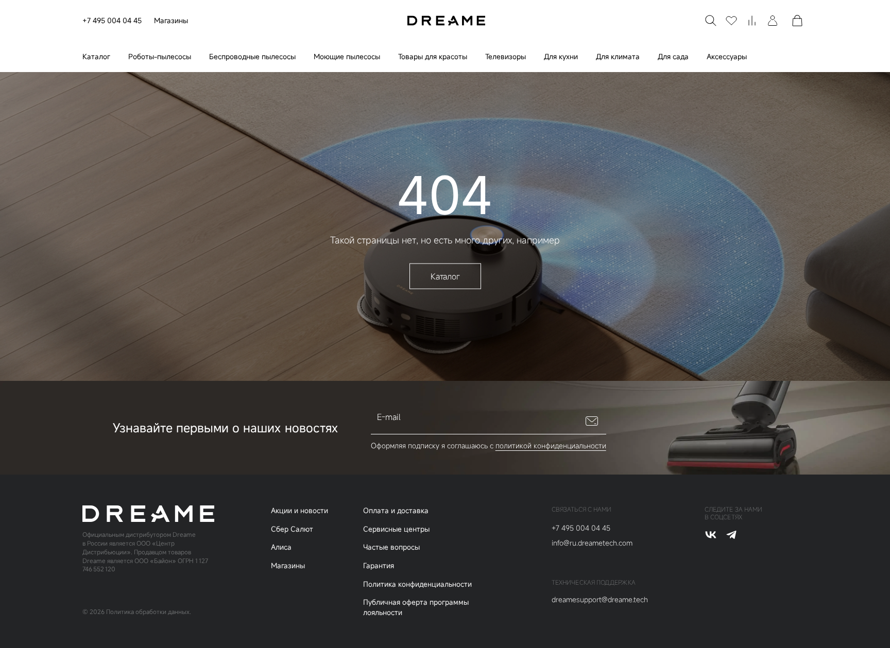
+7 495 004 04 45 (112, 20)
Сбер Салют (292, 529)
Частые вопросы (391, 547)
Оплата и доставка (396, 510)
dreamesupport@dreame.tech (600, 599)
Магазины (171, 20)
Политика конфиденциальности (417, 584)
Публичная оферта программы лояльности (416, 607)
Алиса (281, 547)
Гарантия (378, 565)
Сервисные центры (396, 529)
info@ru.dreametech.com (592, 543)
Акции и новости (299, 510)
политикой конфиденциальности (550, 445)
